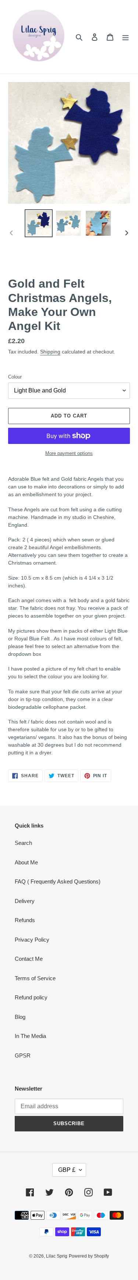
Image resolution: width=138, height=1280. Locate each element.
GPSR (23, 1055)
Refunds (25, 920)
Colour (15, 377)
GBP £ (66, 1170)
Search (23, 843)
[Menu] (125, 37)
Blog (20, 1017)
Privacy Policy (32, 939)
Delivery (25, 901)
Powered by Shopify (89, 1256)
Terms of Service (35, 978)
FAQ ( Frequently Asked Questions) (57, 881)
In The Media (30, 1036)
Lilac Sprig (56, 1256)
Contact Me (29, 959)
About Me (26, 862)
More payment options (69, 453)
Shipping (50, 352)
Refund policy (31, 997)
